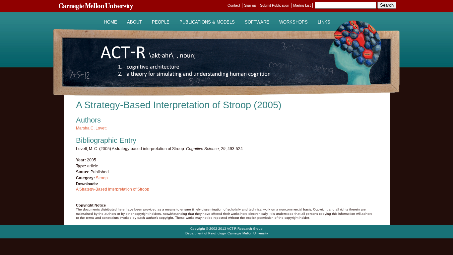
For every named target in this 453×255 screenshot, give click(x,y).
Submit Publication (274, 5)
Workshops (293, 22)
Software (257, 22)
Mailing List (302, 5)
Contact (233, 5)
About (134, 22)
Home (110, 22)
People (160, 22)
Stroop (102, 178)
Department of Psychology (205, 233)
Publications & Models (207, 22)
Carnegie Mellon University (247, 233)
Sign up (250, 5)
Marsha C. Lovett (91, 128)
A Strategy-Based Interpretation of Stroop (112, 189)
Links (324, 22)
